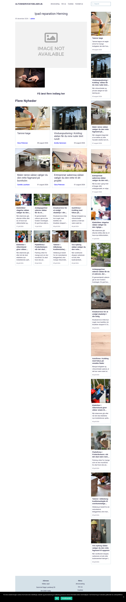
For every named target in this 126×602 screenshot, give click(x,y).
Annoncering (55, 4)
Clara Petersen (22, 143)
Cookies (70, 4)
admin (32, 19)
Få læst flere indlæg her (51, 93)
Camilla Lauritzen (23, 185)
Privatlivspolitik (66, 598)
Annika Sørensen (60, 143)
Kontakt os (79, 4)
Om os (63, 4)
